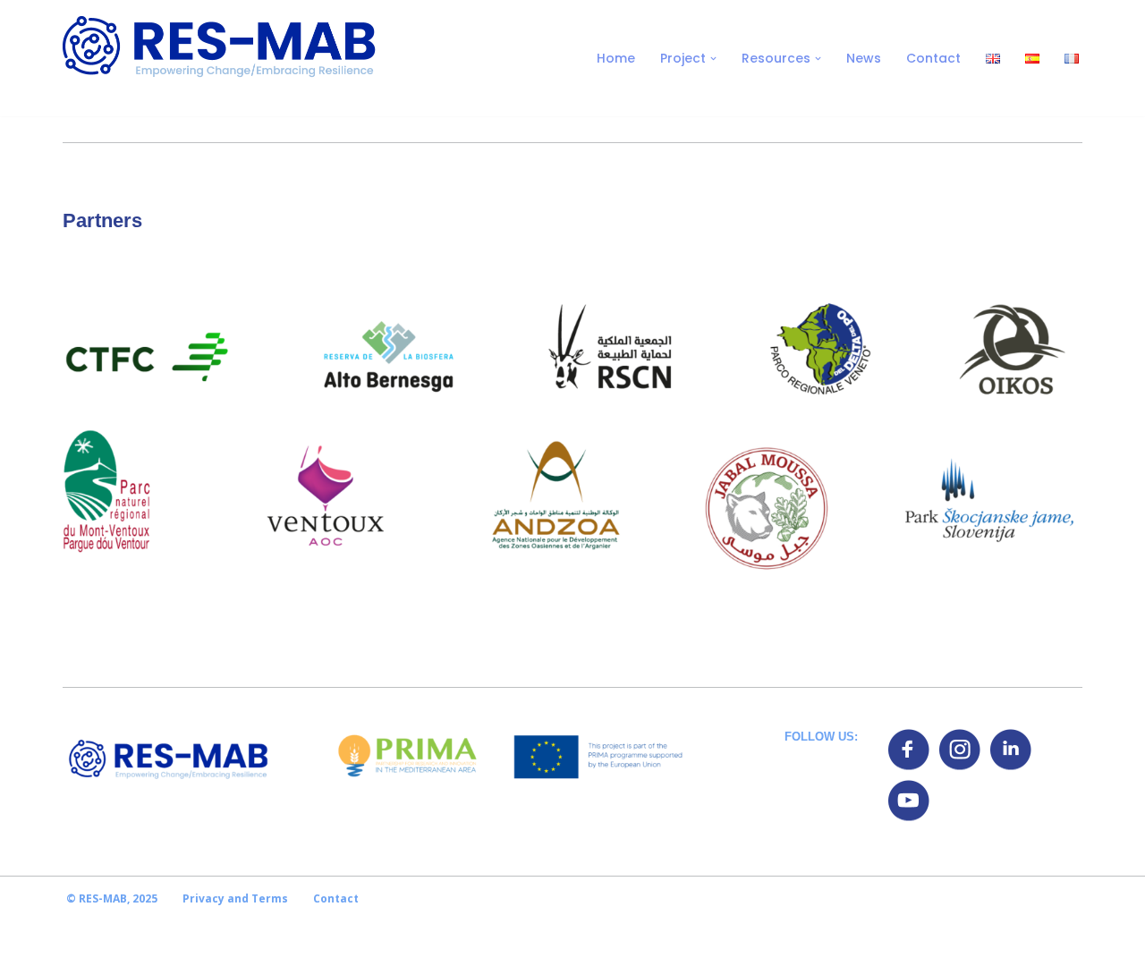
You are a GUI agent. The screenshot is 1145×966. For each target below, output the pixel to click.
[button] (713, 58)
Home (616, 58)
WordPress (222, 943)
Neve (80, 943)
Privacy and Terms (235, 898)
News (863, 58)
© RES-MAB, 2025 (111, 898)
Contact (933, 58)
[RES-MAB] (219, 58)
